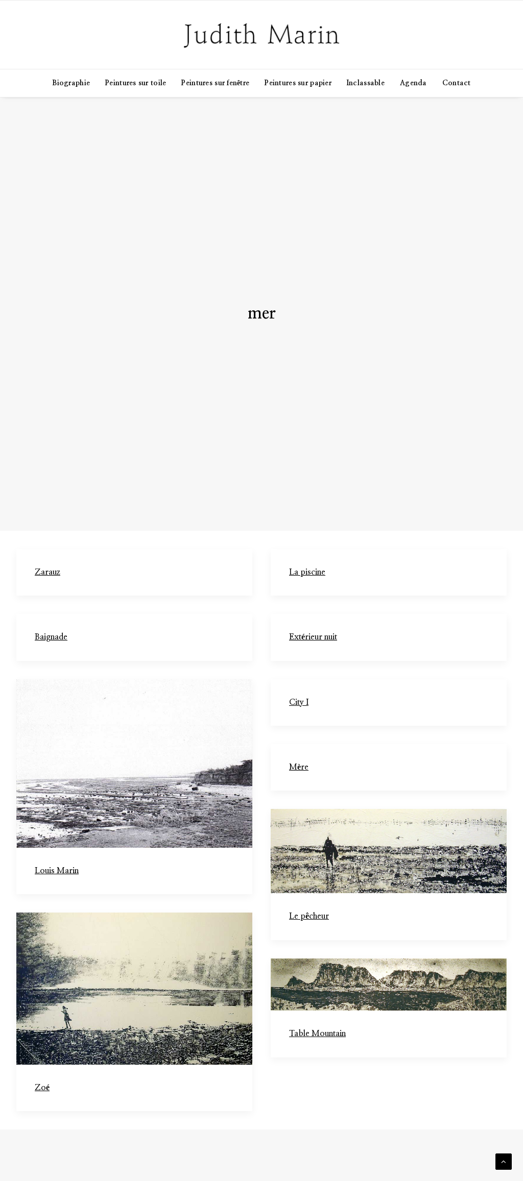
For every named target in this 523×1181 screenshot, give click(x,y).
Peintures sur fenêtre (215, 83)
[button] (134, 763)
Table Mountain (317, 1033)
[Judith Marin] (261, 34)
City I (298, 702)
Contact (456, 83)
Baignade (51, 637)
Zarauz (47, 572)
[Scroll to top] (503, 1161)
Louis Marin (57, 871)
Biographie (71, 83)
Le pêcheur (309, 916)
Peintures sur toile (135, 83)
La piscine (307, 572)
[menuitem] (74, 83)
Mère (298, 767)
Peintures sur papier (298, 83)
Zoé (42, 1088)
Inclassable (366, 83)
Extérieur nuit (313, 637)
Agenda (413, 83)
